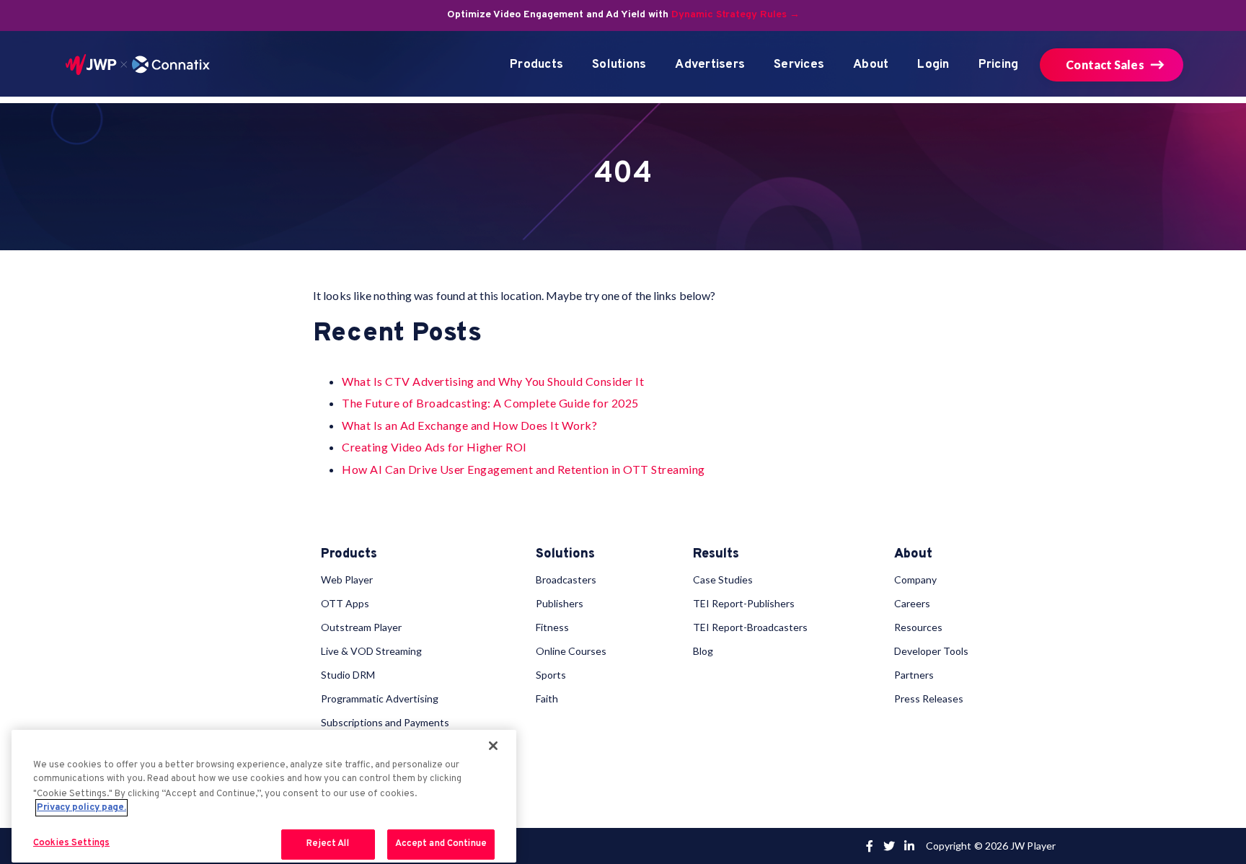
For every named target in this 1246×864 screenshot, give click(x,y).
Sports (551, 675)
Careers (912, 603)
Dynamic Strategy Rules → (735, 15)
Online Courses (571, 651)
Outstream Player (361, 627)
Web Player (347, 579)
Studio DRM (348, 675)
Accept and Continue (441, 844)
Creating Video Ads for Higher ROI (434, 447)
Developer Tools (931, 651)
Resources (918, 627)
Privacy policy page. (81, 808)
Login (933, 65)
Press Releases (928, 698)
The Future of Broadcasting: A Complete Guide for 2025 (490, 403)
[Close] (493, 746)
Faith (547, 698)
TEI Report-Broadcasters (750, 627)
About (870, 65)
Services (799, 65)
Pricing (998, 65)
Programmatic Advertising (379, 698)
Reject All (327, 844)
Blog (703, 651)
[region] (264, 796)
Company (915, 579)
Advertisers (710, 65)
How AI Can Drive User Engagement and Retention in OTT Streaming (523, 469)
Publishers (559, 603)
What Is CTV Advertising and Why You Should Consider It (493, 381)
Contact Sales (1105, 64)
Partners (914, 675)
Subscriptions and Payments (385, 722)
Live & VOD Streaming (371, 651)
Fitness (552, 627)
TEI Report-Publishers (744, 603)
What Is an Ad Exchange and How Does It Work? (469, 425)
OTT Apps (345, 603)
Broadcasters (566, 579)
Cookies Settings (71, 843)
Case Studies (723, 579)
